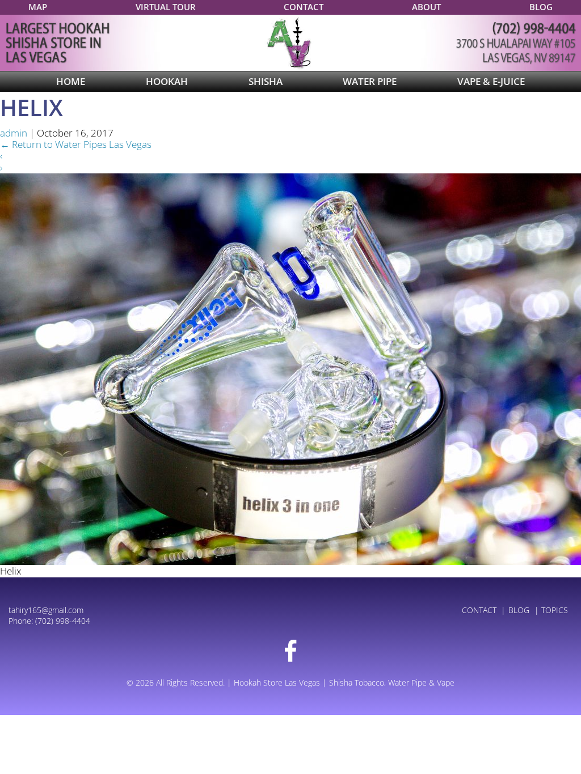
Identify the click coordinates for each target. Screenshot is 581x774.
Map (37, 6)
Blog (541, 6)
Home (70, 81)
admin (13, 132)
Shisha (266, 81)
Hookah (167, 81)
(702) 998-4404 (62, 620)
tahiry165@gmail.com (46, 610)
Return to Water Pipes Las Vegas (75, 144)
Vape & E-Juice (491, 81)
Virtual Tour (166, 6)
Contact (303, 6)
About (426, 6)
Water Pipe (370, 81)
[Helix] (290, 368)
